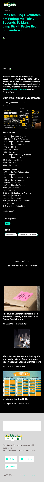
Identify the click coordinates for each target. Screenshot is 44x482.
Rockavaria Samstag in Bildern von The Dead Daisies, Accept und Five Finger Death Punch (20, 316)
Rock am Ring (10, 234)
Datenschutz (24, 475)
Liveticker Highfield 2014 (15, 399)
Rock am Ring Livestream (16, 89)
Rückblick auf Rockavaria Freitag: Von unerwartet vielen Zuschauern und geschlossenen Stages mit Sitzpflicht (22, 359)
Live (7, 223)
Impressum (34, 475)
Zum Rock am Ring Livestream (22, 97)
